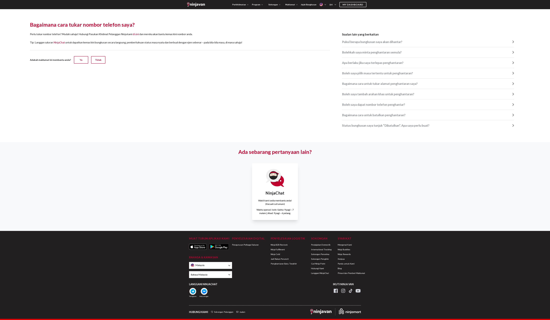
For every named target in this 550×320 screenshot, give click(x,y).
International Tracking (321, 249)
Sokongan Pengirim (320, 259)
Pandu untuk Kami (346, 263)
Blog (340, 268)
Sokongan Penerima (320, 254)
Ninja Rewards (344, 254)
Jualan (242, 312)
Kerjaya (341, 259)
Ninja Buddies (344, 249)
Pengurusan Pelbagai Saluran (245, 245)
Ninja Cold (275, 254)
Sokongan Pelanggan (223, 312)
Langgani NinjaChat (320, 273)
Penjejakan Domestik (320, 245)
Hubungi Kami (317, 268)
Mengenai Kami (345, 245)
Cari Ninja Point (318, 263)
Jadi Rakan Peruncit (280, 259)
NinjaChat (59, 42)
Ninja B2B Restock (279, 245)
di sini (136, 34)
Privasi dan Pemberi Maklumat (351, 273)
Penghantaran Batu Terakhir (284, 263)
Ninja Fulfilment (278, 249)
